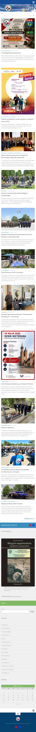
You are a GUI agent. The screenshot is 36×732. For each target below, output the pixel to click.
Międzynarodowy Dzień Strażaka (11, 494)
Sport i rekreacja (5, 107)
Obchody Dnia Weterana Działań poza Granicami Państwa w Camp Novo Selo (16, 226)
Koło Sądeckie (11, 491)
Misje (2, 415)
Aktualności (4, 39)
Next (33, 15)
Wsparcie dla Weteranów (14, 143)
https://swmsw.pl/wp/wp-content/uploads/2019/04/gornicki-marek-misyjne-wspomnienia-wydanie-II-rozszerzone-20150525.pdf (17, 579)
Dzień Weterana (5, 222)
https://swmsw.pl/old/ (17, 587)
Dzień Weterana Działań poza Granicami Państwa (17, 374)
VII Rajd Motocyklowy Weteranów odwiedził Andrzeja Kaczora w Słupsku (15, 461)
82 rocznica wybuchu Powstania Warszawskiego (16, 41)
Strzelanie (13, 107)
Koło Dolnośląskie (7, 622)
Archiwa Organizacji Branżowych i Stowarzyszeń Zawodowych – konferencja (16, 306)
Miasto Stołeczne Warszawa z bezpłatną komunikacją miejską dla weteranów (14, 146)
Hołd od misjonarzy (7, 418)
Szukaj (2, 599)
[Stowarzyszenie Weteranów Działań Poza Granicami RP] (33, 515)
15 (27, 685)
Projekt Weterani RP (7, 636)
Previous (30, 15)
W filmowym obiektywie (8, 656)
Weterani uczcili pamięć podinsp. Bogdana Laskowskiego (14, 184)
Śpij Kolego (4, 181)
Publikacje (5, 639)
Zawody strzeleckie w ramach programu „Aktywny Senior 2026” (17, 110)
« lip (18, 694)
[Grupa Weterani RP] (30, 515)
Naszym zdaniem (6, 632)
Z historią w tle (6, 663)
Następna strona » (30, 509)
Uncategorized (6, 653)
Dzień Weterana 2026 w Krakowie (12, 263)
